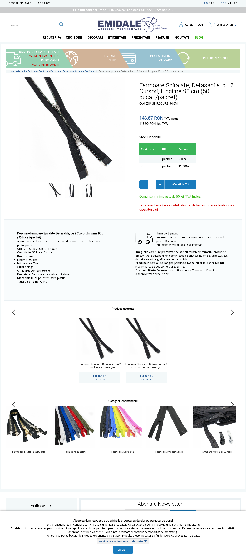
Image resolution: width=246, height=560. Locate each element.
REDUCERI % (52, 37)
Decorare (95, 37)
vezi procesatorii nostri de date (121, 541)
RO (206, 3)
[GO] (61, 24)
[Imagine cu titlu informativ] (55, 190)
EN (215, 3)
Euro (234, 3)
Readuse (162, 37)
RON (224, 3)
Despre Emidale (20, 3)
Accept (123, 549)
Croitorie (74, 37)
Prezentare (140, 37)
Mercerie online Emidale (24, 71)
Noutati (182, 37)
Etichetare (117, 37)
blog (199, 37)
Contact (44, 3)
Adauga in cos (180, 184)
